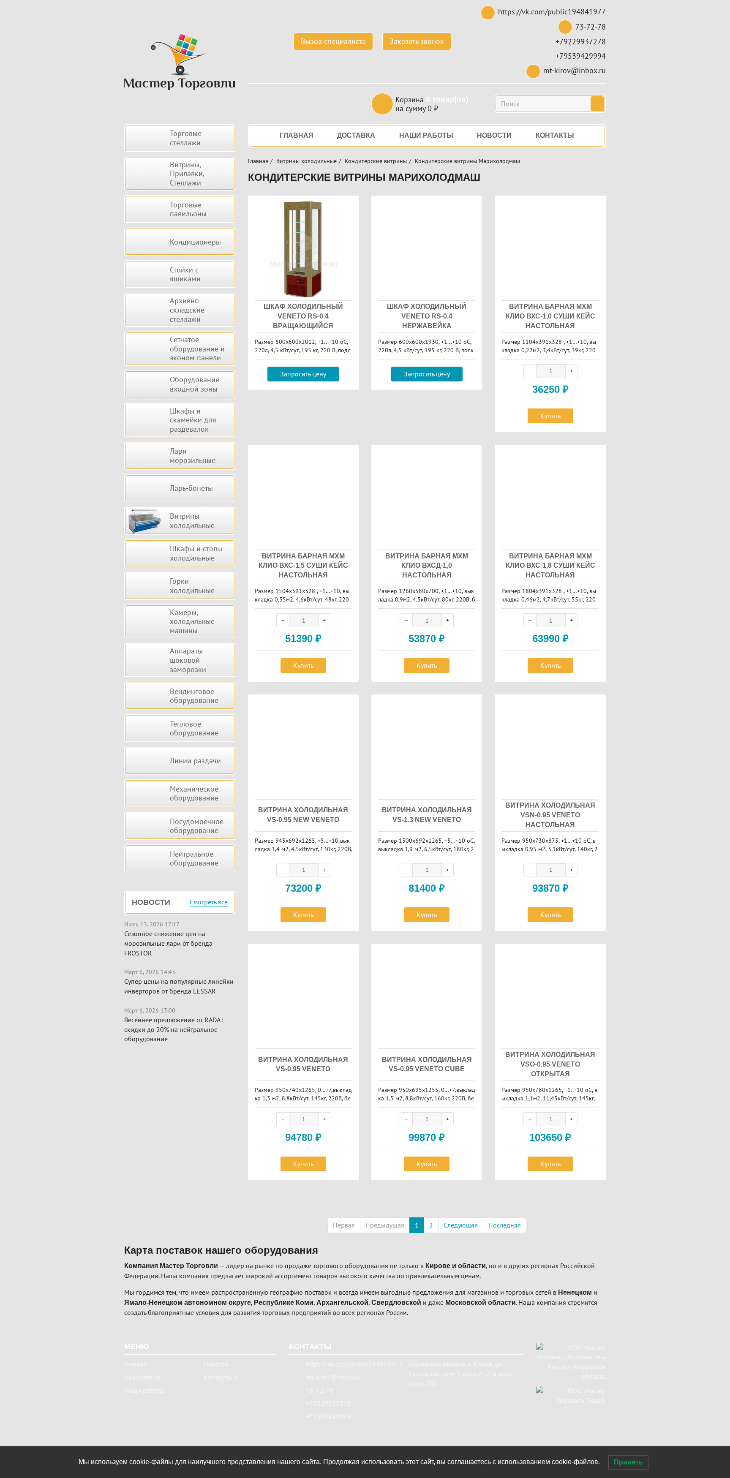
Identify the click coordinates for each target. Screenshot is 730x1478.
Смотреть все (209, 902)
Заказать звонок (417, 41)
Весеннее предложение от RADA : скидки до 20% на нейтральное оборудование (173, 1029)
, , (461, 1374)
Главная (258, 161)
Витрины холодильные (306, 161)
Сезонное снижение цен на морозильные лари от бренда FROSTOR (168, 943)
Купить (550, 415)
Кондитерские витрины (376, 161)
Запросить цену (303, 374)
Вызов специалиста (333, 41)
